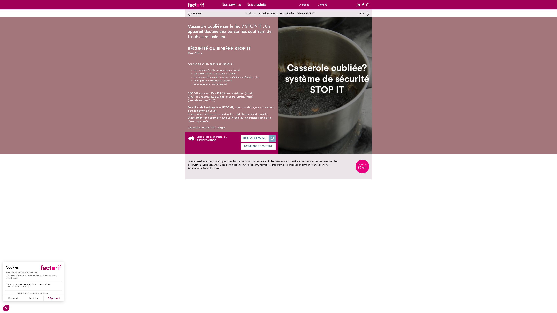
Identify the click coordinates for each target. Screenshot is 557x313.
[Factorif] (196, 4)
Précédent (196, 13)
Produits (250, 13)
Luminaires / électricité (269, 13)
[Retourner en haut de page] (550, 306)
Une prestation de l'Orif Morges (206, 127)
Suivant (362, 13)
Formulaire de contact (258, 146)
